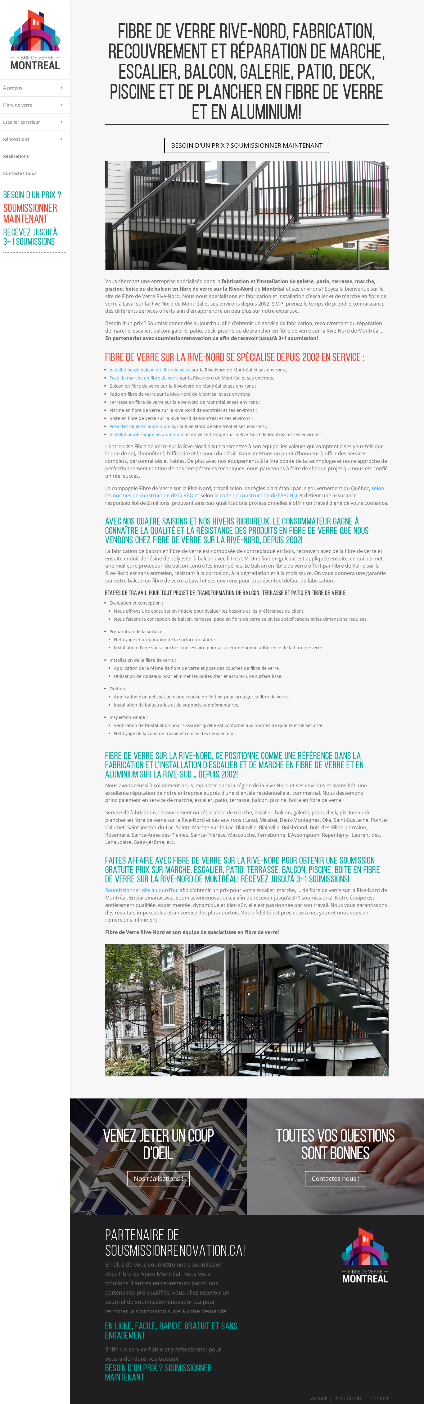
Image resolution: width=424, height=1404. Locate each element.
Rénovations (16, 139)
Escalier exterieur (21, 122)
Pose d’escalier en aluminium (140, 426)
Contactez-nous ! (335, 1178)
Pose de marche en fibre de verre (144, 378)
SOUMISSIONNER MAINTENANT (30, 213)
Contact (379, 1398)
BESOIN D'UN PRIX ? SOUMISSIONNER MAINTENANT (247, 145)
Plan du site (349, 1398)
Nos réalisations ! (158, 1178)
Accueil (319, 1398)
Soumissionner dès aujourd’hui (141, 890)
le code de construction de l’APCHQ (255, 495)
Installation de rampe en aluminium (147, 434)
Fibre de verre (17, 105)
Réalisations (16, 156)
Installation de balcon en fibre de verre (150, 370)
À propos (12, 88)
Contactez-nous (20, 173)
